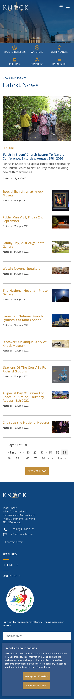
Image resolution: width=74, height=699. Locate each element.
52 (57, 452)
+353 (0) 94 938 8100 (22, 529)
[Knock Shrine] (16, 6)
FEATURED (10, 554)
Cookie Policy (43, 667)
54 (9, 458)
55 (17, 458)
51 (50, 452)
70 (35, 458)
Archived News (37, 471)
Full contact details (13, 542)
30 (42, 452)
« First (12, 452)
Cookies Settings (36, 685)
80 (43, 458)
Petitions (14, 63)
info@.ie (22, 534)
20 (34, 452)
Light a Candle (59, 51)
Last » (62, 458)
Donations (37, 63)
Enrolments (15, 51)
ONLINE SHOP (12, 576)
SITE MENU (10, 565)
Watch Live (37, 51)
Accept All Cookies (36, 676)
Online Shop (59, 63)
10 (28, 452)
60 (27, 458)
